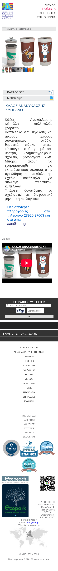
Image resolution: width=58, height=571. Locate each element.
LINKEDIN (29, 432)
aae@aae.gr (16, 224)
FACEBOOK (29, 420)
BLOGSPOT (29, 436)
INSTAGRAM (29, 416)
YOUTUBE (29, 424)
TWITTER (29, 428)
